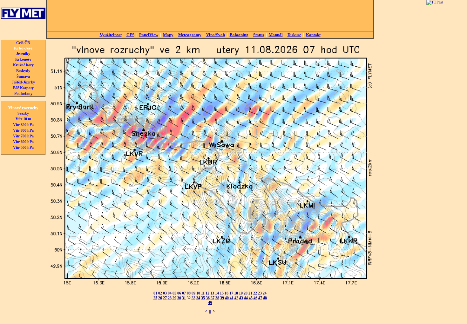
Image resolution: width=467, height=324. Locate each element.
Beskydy (23, 71)
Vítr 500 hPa (23, 147)
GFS (130, 34)
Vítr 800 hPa (23, 130)
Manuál (276, 34)
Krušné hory (23, 65)
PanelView (148, 34)
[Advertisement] (210, 15)
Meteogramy (189, 34)
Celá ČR (23, 43)
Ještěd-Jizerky (23, 82)
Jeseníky (23, 53)
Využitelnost (111, 34)
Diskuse (294, 34)
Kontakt (313, 34)
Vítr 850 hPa (23, 124)
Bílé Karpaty (23, 88)
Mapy (168, 34)
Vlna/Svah (215, 34)
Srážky (23, 113)
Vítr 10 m (23, 119)
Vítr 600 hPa (23, 142)
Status (258, 34)
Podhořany (23, 93)
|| (210, 311)
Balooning (239, 34)
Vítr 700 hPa (23, 136)
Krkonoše (23, 59)
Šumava (23, 76)
